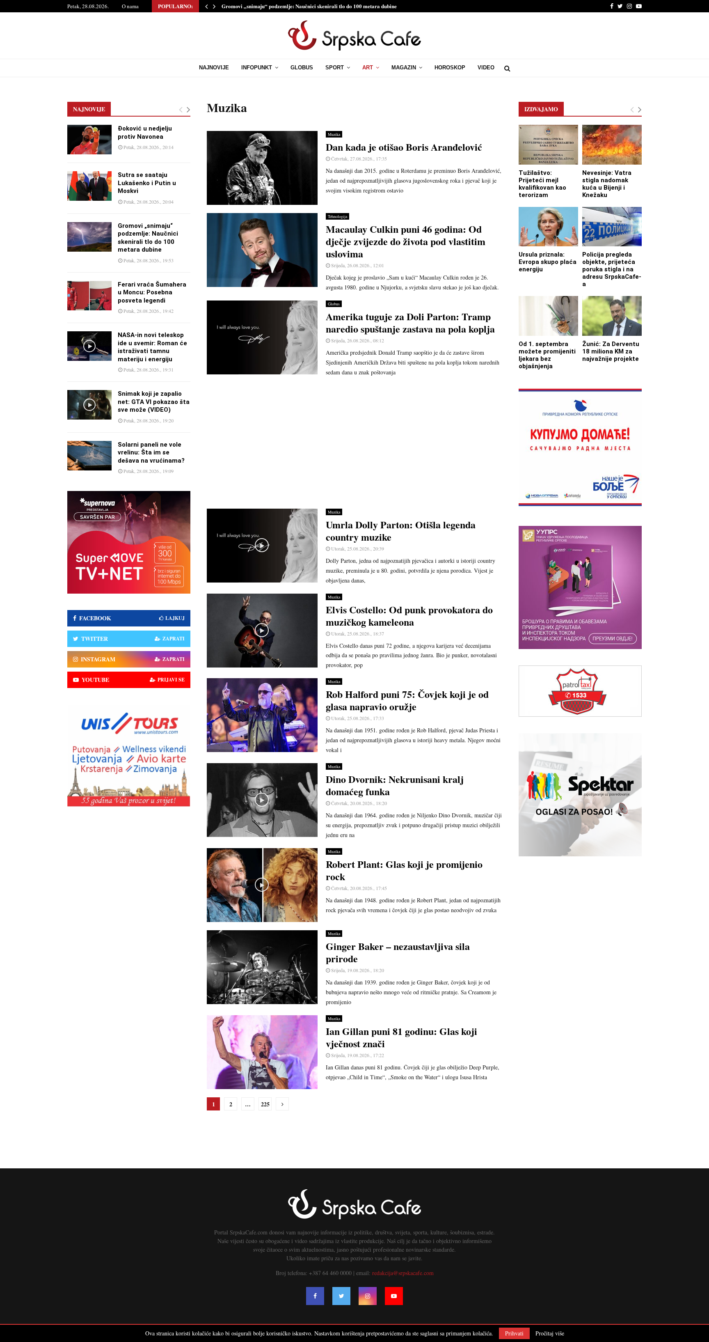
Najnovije (214, 67)
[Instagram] (368, 1296)
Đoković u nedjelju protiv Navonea (145, 132)
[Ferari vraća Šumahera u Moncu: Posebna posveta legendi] (89, 295)
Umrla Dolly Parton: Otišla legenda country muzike (401, 530)
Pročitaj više (549, 1333)
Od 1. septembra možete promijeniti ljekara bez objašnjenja (547, 355)
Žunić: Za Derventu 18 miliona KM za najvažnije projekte (610, 351)
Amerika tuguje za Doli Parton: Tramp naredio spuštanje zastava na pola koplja (410, 322)
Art (367, 67)
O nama (130, 6)
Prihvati (514, 1333)
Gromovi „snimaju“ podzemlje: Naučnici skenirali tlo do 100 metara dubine (309, 6)
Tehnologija (337, 216)
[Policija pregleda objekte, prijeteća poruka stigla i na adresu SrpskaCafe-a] (612, 227)
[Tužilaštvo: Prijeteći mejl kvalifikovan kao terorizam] (548, 145)
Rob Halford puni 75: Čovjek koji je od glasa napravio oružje (407, 700)
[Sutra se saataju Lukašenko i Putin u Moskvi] (89, 186)
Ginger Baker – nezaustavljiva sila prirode (398, 952)
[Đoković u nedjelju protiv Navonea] (89, 139)
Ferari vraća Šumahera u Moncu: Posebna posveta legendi (152, 292)
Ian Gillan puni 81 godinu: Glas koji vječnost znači (401, 1037)
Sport (334, 67)
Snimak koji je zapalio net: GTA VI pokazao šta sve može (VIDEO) (154, 401)
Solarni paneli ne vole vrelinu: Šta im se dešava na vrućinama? (151, 452)
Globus (301, 67)
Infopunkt (256, 67)
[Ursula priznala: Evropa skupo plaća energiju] (548, 227)
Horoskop (450, 67)
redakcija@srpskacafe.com (403, 1273)
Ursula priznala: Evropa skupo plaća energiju (547, 262)
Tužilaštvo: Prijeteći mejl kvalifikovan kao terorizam (542, 184)
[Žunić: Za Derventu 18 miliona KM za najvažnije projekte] (612, 316)
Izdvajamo (541, 109)
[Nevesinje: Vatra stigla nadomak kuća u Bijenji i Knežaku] (612, 145)
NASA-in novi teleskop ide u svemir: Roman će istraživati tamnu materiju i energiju (152, 347)
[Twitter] (341, 1296)
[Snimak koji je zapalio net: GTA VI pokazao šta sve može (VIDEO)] (89, 405)
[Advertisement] (354, 442)
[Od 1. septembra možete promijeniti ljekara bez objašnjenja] (548, 316)
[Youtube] (394, 1296)
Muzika (334, 134)
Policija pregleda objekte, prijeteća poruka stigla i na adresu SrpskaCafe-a (611, 269)
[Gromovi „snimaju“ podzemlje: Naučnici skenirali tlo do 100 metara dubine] (89, 237)
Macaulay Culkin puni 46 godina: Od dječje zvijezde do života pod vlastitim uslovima (405, 241)
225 (265, 1104)
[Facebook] (315, 1296)
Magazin (403, 67)
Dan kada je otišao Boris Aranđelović (404, 147)
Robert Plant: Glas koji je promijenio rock (404, 870)
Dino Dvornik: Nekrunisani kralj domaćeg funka (395, 785)
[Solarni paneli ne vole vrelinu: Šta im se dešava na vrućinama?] (89, 455)
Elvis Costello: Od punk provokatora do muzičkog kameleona (409, 615)
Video (486, 67)
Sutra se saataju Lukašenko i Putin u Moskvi (147, 183)
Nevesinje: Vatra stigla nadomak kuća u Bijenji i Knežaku (606, 184)
